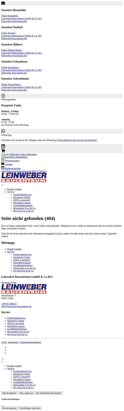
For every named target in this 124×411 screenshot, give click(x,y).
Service (10, 252)
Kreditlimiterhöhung (23, 205)
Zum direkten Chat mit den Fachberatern (77, 140)
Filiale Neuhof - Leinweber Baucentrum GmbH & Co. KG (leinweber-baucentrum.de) (21, 36)
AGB (4, 342)
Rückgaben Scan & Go (24, 208)
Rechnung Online (21, 197)
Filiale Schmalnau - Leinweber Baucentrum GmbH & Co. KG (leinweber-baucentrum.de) (21, 70)
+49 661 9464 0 (8, 303)
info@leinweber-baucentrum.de (16, 171)
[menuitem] (19, 154)
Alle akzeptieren (9, 393)
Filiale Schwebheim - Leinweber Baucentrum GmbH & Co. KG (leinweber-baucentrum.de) (21, 87)
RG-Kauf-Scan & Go (23, 211)
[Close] (2, 361)
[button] (2, 184)
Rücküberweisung (22, 202)
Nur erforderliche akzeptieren (48, 393)
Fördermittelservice (22, 194)
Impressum (13, 342)
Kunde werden (14, 189)
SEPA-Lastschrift (21, 200)
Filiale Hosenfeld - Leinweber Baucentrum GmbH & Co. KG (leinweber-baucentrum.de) (21, 19)
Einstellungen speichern (30, 408)
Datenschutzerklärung (30, 342)
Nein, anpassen (26, 393)
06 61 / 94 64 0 (39, 171)
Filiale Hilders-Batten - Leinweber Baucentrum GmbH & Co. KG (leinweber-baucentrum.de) (21, 53)
